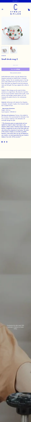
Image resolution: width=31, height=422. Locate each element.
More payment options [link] (15, 72)
